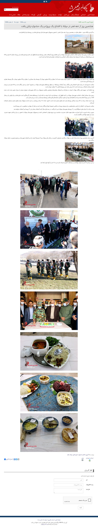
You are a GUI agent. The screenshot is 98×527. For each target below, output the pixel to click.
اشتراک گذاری (9, 459)
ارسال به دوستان (89, 458)
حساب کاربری (51, 520)
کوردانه (33, 14)
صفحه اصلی (90, 14)
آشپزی (87, 455)
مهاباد (71, 455)
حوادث (60, 14)
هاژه (68, 455)
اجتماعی (83, 14)
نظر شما (88, 489)
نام (86, 480)
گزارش (39, 14)
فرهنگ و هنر (75, 14)
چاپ (83, 458)
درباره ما (45, 520)
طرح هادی (75, 455)
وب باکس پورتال (44, 524)
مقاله (18, 14)
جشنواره (80, 455)
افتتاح (84, 455)
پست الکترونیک (89, 485)
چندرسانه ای (25, 14)
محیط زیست (52, 14)
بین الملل (66, 14)
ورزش (45, 14)
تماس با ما (12, 14)
